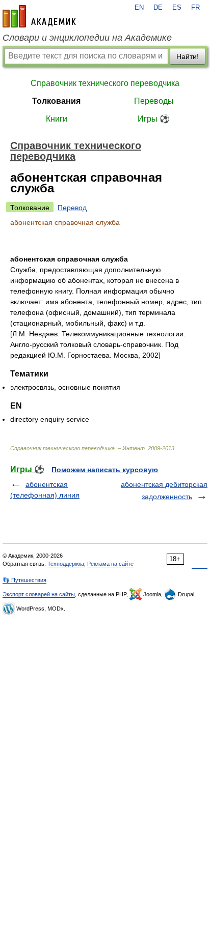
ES (176, 7)
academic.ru (39, 16)
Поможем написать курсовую (104, 470)
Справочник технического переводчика (105, 83)
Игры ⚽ (154, 118)
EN (139, 7)
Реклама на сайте (110, 564)
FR (195, 7)
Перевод (72, 208)
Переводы (154, 101)
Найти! (187, 56)
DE (158, 7)
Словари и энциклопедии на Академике (87, 38)
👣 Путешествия (24, 580)
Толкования (56, 101)
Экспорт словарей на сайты (39, 594)
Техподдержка (65, 564)
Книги (56, 118)
